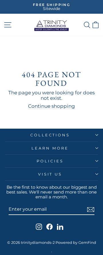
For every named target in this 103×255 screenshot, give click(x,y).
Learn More (50, 148)
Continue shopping (51, 106)
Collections (50, 135)
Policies (50, 161)
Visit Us (50, 174)
